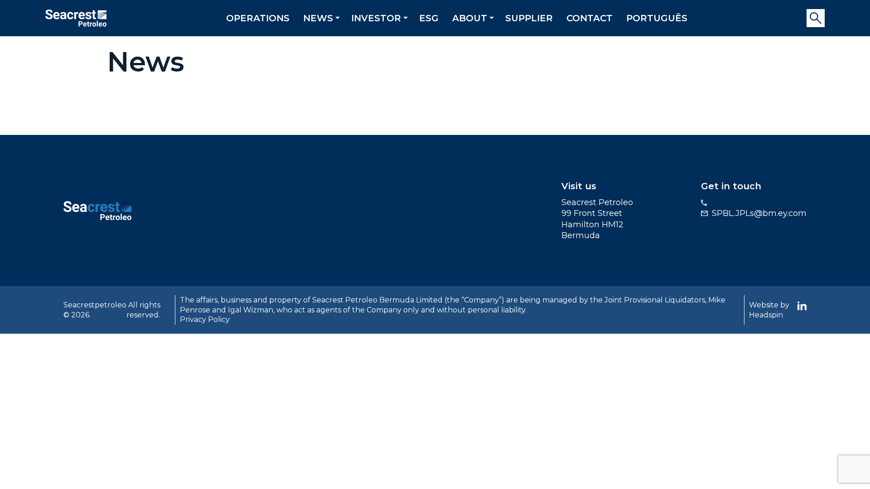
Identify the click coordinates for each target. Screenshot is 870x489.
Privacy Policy (205, 319)
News (318, 18)
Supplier (529, 18)
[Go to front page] (75, 17)
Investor (376, 18)
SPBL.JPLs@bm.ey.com (759, 213)
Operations (258, 18)
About (469, 18)
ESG (429, 18)
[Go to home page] (97, 210)
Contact (589, 18)
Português (656, 18)
